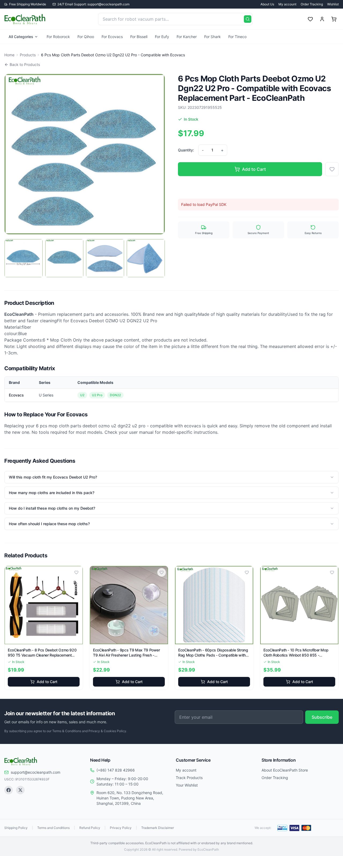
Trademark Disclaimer (157, 828)
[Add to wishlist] (332, 169)
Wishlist (333, 4)
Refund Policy (89, 828)
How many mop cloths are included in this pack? (51, 492)
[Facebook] (8, 790)
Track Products (189, 777)
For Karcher (187, 36)
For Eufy (162, 36)
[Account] (322, 19)
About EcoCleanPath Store (285, 770)
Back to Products (25, 64)
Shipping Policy (16, 828)
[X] (20, 790)
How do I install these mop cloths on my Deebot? (52, 508)
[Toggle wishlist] (76, 572)
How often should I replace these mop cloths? (49, 523)
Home (9, 55)
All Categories (21, 36)
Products (28, 55)
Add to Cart (254, 169)
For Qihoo (85, 36)
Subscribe (322, 717)
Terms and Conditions (53, 828)
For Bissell (138, 36)
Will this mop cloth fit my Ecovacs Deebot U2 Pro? (53, 477)
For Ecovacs (112, 36)
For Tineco (237, 36)
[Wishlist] (310, 19)
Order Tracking (312, 4)
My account (287, 4)
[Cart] (334, 19)
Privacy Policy (121, 828)
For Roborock (58, 36)
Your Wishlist (187, 785)
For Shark (212, 36)
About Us (267, 4)
